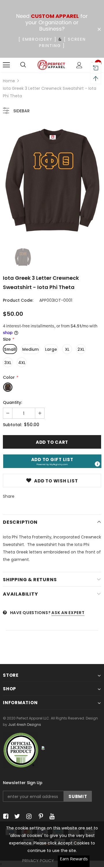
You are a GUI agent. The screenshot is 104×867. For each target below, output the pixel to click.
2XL (80, 349)
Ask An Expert (67, 613)
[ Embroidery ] (37, 39)
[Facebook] (4, 816)
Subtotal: (12, 425)
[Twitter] (16, 816)
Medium (30, 349)
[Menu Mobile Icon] (6, 64)
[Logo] (51, 65)
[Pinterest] (39, 816)
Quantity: (12, 402)
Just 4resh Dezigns (24, 724)
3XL (7, 363)
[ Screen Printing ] (62, 42)
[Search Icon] (23, 65)
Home (9, 81)
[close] (99, 29)
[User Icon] (79, 65)
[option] (52, 181)
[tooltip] (97, 464)
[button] (52, 461)
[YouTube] (51, 816)
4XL (21, 363)
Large (51, 349)
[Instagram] (27, 816)
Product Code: (18, 300)
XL (67, 349)
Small (10, 349)
